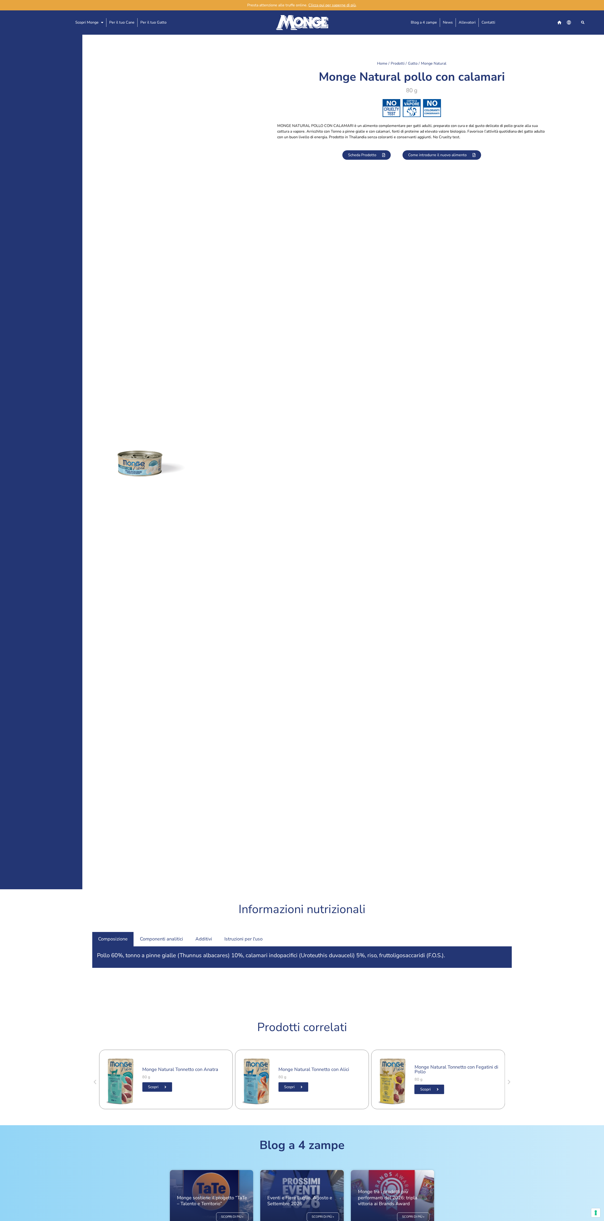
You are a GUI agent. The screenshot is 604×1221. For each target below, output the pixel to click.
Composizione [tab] (113, 939)
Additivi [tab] (203, 939)
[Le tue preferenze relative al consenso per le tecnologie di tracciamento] (595, 1212)
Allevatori (467, 22)
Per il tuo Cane (121, 22)
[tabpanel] (302, 957)
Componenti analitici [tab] (161, 939)
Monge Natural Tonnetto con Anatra (180, 1069)
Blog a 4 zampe (424, 22)
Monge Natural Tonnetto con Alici (313, 1069)
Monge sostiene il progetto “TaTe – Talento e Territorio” (212, 1201)
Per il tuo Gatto (153, 22)
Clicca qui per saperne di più (332, 5)
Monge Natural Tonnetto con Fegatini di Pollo (456, 1069)
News (448, 22)
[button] (583, 22)
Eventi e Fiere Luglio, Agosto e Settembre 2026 (299, 1201)
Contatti (488, 22)
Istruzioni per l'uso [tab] (243, 939)
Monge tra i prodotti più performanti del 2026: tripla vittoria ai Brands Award (387, 1197)
